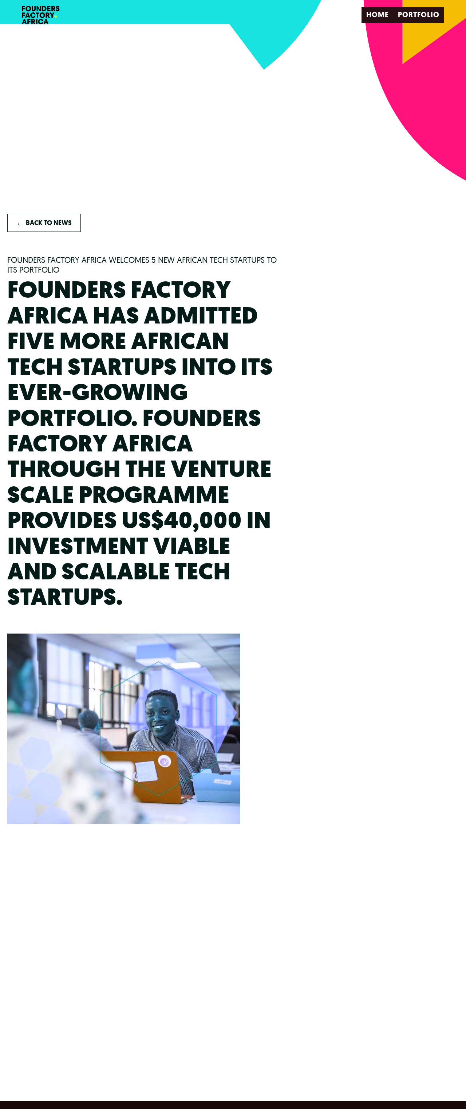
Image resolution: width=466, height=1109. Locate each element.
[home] (43, 15)
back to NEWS (44, 222)
